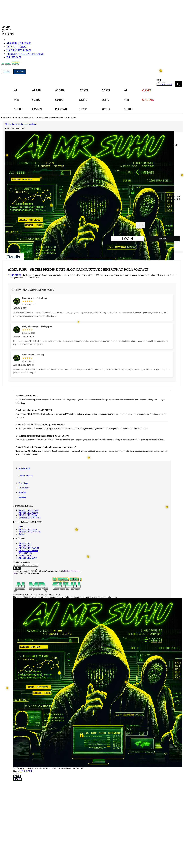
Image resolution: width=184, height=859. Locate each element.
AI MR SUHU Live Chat (29, 532)
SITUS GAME (25, 553)
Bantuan (13, 57)
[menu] (84, 100)
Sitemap (22, 534)
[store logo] (10, 65)
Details (13, 256)
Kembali (22, 492)
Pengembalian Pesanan (25, 53)
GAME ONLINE (26, 555)
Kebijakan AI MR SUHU (30, 518)
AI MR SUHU (14, 275)
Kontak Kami (24, 468)
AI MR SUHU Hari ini (28, 510)
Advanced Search (164, 85)
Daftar (19, 72)
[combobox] (170, 82)
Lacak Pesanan (18, 50)
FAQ (21, 527)
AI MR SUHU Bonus (28, 529)
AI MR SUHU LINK (28, 558)
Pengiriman (23, 483)
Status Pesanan (26, 476)
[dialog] (92, 786)
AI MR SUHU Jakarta (28, 513)
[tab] (13, 256)
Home (5, 117)
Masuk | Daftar (18, 43)
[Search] (178, 84)
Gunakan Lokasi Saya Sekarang (14, 790)
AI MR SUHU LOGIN (29, 548)
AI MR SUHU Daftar (28, 515)
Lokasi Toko (16, 46)
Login (6, 72)
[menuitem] (18, 100)
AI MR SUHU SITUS (28, 550)
